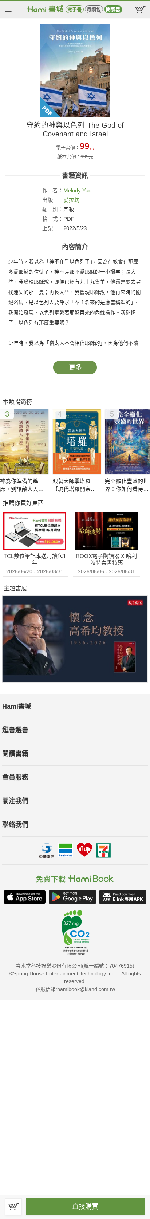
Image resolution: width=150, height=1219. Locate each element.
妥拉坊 (71, 200)
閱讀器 (113, 9)
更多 (75, 367)
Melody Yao (77, 191)
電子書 (74, 9)
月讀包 (94, 9)
